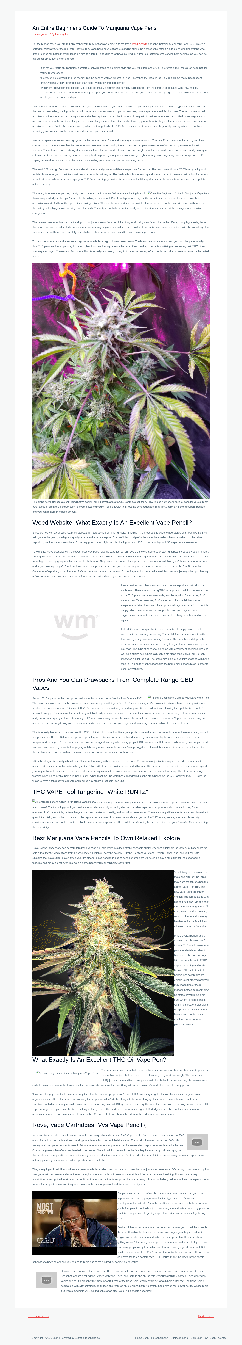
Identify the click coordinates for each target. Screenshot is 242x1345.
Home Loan (142, 1337)
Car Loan (210, 1337)
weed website (139, 43)
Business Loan (179, 1337)
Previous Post (38, 1316)
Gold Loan (196, 1337)
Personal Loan (159, 1337)
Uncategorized (40, 34)
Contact (222, 1337)
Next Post (206, 1316)
